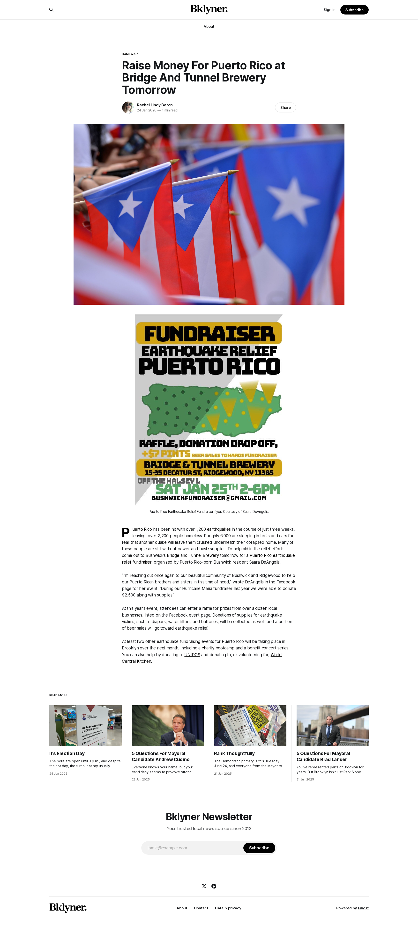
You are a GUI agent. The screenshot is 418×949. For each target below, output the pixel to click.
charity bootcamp (218, 648)
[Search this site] (51, 10)
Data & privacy (228, 908)
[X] (204, 886)
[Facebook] (213, 886)
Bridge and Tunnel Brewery (193, 555)
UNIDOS (192, 654)
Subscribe (354, 9)
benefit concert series (267, 648)
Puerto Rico (142, 529)
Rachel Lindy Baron (155, 105)
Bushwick (130, 54)
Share (285, 107)
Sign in (329, 9)
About (209, 26)
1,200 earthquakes (213, 529)
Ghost (363, 908)
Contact (201, 908)
